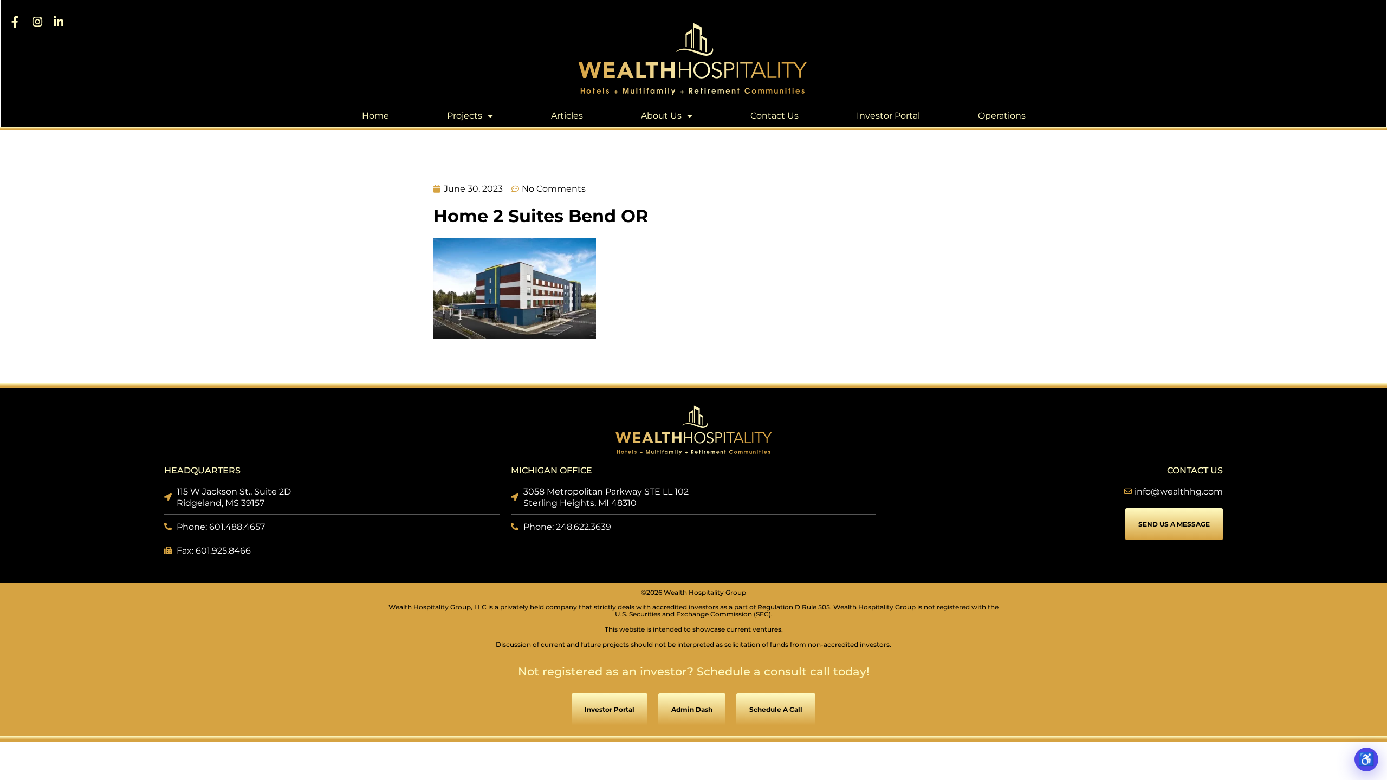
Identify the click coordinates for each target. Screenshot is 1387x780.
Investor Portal (888, 115)
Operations (1002, 115)
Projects (464, 115)
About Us (661, 115)
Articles (567, 115)
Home (375, 115)
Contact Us (774, 115)
